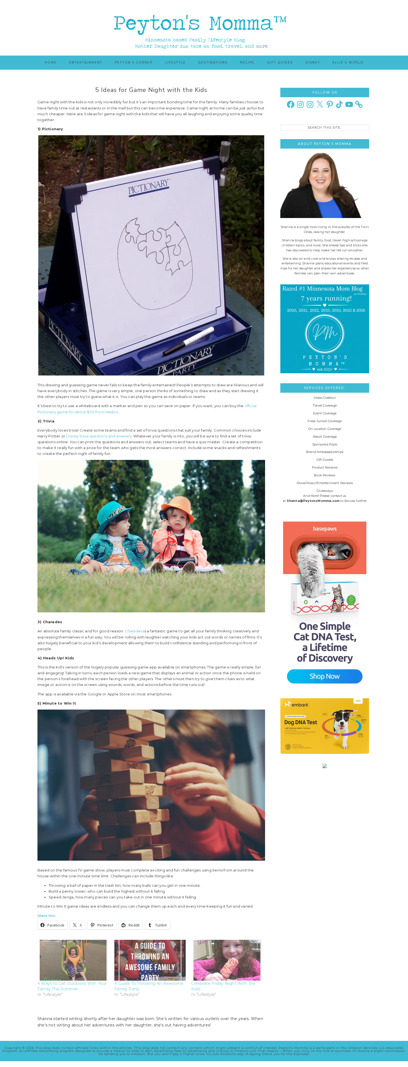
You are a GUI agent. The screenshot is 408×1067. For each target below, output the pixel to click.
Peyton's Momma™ (204, 28)
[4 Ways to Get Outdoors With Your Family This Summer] (73, 960)
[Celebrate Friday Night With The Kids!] (227, 960)
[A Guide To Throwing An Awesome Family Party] (150, 960)
